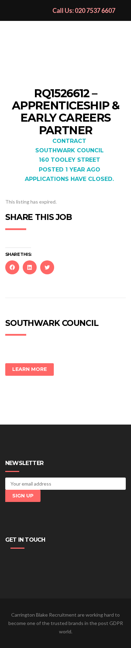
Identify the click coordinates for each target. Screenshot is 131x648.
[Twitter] (21, 560)
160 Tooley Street (69, 160)
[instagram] (42, 560)
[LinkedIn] (32, 560)
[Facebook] (11, 560)
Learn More (29, 369)
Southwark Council (69, 150)
